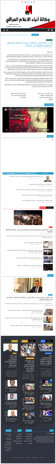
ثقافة (51, 227)
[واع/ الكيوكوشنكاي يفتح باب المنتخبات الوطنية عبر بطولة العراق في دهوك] (45, 344)
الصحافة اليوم (29, 439)
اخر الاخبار (20, 434)
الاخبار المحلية (49, 40)
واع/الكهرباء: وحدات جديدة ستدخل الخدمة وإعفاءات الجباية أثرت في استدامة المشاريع (34, 190)
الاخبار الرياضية (48, 353)
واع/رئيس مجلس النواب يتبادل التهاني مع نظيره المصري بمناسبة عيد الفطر (37, 195)
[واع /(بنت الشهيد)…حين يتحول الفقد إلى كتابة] (48, 242)
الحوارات (50, 295)
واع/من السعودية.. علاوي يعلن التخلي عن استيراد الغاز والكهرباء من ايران (37, 200)
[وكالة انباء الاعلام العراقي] (52, 30)
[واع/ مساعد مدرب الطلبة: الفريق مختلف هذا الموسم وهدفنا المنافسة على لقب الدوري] (47, 380)
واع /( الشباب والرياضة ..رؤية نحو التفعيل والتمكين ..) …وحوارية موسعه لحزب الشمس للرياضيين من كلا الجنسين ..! (25, 311)
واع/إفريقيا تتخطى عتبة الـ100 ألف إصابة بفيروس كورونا (40, 184)
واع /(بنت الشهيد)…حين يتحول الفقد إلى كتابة (33, 243)
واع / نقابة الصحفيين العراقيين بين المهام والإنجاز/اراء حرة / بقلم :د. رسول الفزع (26, 176)
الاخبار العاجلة (19, 439)
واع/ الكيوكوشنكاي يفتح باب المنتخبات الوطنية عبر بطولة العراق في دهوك (46, 359)
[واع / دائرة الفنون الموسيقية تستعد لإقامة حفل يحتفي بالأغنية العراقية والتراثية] (28, 211)
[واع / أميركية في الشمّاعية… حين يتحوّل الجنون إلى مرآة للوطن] (48, 265)
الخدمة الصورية (29, 436)
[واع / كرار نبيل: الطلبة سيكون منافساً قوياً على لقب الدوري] (47, 410)
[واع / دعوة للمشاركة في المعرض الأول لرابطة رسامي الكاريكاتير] (48, 257)
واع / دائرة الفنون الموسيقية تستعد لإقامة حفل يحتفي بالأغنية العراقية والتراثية (29, 230)
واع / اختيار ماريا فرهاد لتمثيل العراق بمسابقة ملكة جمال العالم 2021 (18, 95)
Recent (27, 173)
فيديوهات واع (29, 434)
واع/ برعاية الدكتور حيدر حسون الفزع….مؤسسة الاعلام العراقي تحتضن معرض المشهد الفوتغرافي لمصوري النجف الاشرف (25, 251)
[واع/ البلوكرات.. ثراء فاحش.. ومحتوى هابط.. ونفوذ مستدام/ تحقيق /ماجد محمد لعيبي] (28, 344)
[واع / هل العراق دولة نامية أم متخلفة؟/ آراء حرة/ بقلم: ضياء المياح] (12, 381)
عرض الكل (50, 207)
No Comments (29, 178)
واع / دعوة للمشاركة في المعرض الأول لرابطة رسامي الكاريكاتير (29, 258)
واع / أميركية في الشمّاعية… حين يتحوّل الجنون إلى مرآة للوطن (30, 265)
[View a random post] (4, 30)
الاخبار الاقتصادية (35, 457)
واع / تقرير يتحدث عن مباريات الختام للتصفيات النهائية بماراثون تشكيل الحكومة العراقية (45, 96)
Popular (44, 173)
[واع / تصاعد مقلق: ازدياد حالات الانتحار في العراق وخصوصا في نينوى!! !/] (30, 413)
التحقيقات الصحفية (30, 358)
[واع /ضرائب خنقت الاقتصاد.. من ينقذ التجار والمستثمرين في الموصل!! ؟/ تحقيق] (30, 384)
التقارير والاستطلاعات (17, 441)
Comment (10, 173)
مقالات (14, 353)
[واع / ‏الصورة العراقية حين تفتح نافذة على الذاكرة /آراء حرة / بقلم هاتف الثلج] (12, 410)
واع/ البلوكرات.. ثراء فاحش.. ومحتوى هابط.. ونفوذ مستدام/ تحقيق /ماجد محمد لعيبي (29, 365)
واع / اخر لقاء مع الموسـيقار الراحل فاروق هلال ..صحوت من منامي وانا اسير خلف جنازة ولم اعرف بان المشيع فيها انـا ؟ (24, 318)
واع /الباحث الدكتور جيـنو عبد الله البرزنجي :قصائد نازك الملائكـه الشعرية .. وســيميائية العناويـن (29, 298)
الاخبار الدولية (19, 436)
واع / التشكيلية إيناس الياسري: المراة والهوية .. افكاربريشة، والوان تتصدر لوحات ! (26, 325)
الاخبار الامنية (28, 457)
